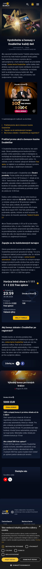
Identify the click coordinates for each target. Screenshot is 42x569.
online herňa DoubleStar (14, 342)
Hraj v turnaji (21, 318)
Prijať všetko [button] (10, 559)
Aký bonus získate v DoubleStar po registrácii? (21, 133)
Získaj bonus (11, 407)
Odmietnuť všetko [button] (30, 559)
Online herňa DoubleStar (16, 64)
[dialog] (21, 546)
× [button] (39, 526)
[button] (21, 565)
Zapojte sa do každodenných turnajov (18, 130)
